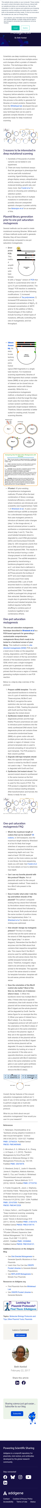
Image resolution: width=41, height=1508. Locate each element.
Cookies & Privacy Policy (22, 1499)
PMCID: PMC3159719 (25, 1225)
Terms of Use (22, 1502)
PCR (32, 280)
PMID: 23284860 (24, 1241)
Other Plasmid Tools (16, 1319)
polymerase (28, 297)
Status (33, 1502)
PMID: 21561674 (30, 1222)
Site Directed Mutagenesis (21, 1256)
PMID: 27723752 (30, 1183)
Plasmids (28, 1319)
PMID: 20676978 (17, 1164)
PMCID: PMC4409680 (12, 1144)
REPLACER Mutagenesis (21, 1274)
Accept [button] (15, 28)
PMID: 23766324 (10, 1142)
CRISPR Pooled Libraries (21, 1292)
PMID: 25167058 (10, 1202)
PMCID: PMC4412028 (12, 1205)
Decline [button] (25, 28)
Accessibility (8, 1502)
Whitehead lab (16, 106)
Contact (6, 1499)
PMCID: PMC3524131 (25, 1244)
